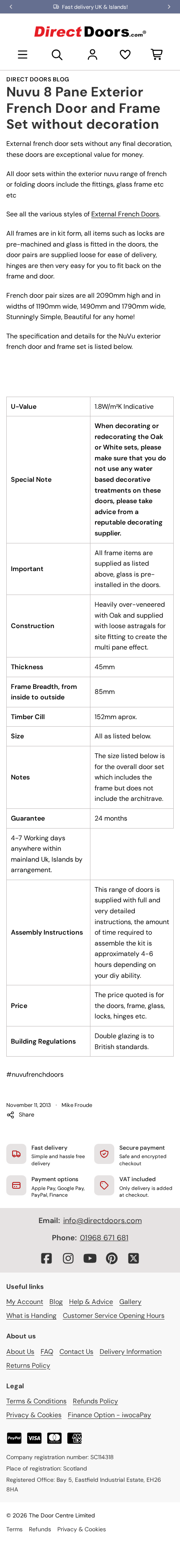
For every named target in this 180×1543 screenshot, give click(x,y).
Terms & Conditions (36, 1401)
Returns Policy (28, 1365)
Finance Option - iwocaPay (109, 1415)
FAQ (47, 1351)
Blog (56, 1301)
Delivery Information (131, 1351)
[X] (133, 1258)
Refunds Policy (95, 1401)
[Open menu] (22, 54)
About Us (20, 1351)
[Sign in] (92, 54)
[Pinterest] (111, 1258)
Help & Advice (91, 1301)
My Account (24, 1301)
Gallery (130, 1301)
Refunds (40, 1529)
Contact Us (76, 1351)
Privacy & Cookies (34, 1415)
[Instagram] (68, 1258)
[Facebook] (46, 1258)
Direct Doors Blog (37, 79)
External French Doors (125, 214)
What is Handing (31, 1315)
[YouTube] (90, 1258)
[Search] (57, 54)
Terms (14, 1529)
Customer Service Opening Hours (114, 1315)
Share (26, 1114)
